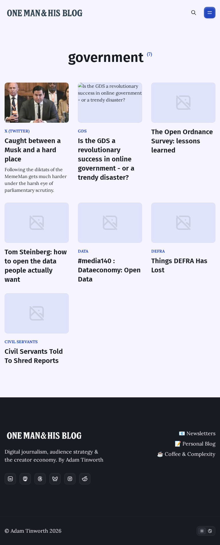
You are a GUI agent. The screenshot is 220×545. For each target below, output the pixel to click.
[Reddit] (85, 479)
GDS (82, 131)
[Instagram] (70, 479)
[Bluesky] (55, 479)
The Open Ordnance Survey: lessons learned (182, 141)
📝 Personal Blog (195, 443)
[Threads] (40, 479)
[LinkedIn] (10, 479)
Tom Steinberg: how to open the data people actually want (36, 266)
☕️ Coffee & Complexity (186, 454)
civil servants (21, 341)
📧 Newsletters (197, 433)
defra (158, 251)
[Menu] (209, 12)
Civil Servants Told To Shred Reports (34, 356)
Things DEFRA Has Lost (179, 265)
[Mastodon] (25, 479)
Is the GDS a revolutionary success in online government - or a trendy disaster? (106, 159)
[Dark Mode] (206, 531)
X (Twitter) (17, 131)
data (83, 251)
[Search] (193, 12)
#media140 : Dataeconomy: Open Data (109, 270)
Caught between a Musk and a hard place (33, 150)
